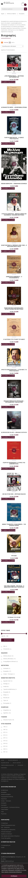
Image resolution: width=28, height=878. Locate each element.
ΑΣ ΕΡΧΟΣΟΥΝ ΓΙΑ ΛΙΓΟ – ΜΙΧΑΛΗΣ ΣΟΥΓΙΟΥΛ (14, 432)
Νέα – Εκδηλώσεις (5, 827)
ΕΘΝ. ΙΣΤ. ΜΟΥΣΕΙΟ (17, 762)
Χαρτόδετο (7, 713)
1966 (5, 726)
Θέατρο (6, 694)
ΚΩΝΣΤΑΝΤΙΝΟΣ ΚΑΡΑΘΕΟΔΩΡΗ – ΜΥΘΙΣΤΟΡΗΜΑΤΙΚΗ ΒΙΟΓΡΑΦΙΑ (14, 308)
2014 (5, 735)
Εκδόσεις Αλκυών (8, 656)
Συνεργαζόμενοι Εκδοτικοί (10, 661)
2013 (5, 732)
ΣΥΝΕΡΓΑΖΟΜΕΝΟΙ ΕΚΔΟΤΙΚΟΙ (7, 765)
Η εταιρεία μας (4, 823)
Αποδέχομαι (14, 876)
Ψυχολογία (3, 813)
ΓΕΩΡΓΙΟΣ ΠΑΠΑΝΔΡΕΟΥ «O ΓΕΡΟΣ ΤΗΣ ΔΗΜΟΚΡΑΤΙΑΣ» (14, 463)
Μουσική (6, 697)
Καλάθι (2, 847)
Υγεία (2, 811)
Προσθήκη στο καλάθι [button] (9, 112)
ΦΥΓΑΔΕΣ (14, 555)
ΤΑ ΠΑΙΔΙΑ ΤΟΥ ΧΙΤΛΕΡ (14, 617)
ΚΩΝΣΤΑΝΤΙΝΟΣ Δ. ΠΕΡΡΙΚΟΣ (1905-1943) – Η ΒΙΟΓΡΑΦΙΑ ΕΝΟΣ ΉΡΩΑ (14, 245)
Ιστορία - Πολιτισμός (9, 674)
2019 (5, 746)
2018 (5, 743)
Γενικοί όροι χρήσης (6, 838)
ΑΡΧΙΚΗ (2, 760)
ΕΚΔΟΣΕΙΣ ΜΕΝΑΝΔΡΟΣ (13, 760)
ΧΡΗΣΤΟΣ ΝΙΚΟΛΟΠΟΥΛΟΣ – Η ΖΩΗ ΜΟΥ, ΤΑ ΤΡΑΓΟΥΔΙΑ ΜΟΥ (14, 370)
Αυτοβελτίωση (4, 790)
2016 (5, 740)
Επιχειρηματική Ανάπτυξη (7, 796)
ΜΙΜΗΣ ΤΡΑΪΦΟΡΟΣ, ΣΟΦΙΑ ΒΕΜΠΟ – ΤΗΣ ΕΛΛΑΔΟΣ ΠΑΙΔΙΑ (14, 524)
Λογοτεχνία (3, 805)
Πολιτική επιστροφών (6, 831)
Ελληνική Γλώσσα (8, 719)
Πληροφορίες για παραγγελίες (8, 829)
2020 (5, 749)
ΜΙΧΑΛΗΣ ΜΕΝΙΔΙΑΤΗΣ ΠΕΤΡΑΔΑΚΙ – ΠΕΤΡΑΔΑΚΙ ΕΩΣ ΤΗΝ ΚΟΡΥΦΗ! (14, 401)
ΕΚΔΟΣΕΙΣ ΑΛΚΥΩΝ (5, 762)
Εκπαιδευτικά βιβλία (6, 794)
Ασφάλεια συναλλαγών (6, 833)
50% (5, 646)
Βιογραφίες (7, 671)
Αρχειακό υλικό (7, 681)
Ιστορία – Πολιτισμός (6, 801)
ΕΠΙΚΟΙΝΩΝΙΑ (4, 767)
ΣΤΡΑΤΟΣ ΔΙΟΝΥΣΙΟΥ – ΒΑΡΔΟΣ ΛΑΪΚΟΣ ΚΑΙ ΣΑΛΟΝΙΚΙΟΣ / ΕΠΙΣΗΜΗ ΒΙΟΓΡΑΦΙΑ (14, 214)
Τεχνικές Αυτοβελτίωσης (10, 689)
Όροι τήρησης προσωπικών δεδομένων (10, 836)
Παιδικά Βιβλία (4, 809)
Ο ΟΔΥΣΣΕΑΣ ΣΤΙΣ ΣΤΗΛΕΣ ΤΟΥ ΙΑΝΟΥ (14, 339)
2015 (5, 738)
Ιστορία (5, 686)
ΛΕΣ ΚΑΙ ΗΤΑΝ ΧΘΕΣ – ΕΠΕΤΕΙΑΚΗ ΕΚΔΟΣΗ (14, 494)
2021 (5, 751)
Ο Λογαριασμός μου (5, 845)
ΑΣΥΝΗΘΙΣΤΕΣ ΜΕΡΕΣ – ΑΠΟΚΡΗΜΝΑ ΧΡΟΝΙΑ (14, 107)
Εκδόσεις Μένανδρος (9, 658)
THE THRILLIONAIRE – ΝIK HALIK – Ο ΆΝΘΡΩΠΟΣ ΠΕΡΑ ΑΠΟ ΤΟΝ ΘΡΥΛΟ (14, 586)
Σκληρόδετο (7, 710)
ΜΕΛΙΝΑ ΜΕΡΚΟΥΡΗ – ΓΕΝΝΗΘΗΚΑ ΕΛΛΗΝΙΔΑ (14, 183)
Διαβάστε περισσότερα (9, 82)
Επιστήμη (6, 683)
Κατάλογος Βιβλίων (11, 13)
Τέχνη (5, 700)
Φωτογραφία (7, 703)
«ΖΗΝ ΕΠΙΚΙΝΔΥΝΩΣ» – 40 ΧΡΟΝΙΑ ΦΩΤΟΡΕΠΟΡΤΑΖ (14, 76)
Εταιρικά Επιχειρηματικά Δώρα (8, 825)
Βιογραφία (6, 692)
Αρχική (2, 13)
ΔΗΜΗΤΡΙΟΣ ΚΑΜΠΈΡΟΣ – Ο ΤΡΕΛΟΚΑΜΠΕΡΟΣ (14, 277)
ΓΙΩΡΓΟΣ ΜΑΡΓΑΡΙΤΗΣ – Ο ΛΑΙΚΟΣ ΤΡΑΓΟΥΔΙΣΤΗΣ (14, 138)
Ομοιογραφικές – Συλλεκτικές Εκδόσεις (10, 807)
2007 (5, 729)
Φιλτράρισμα (8, 640)
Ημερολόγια (4, 798)
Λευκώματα (6, 668)
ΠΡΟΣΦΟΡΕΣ (7, 649)
